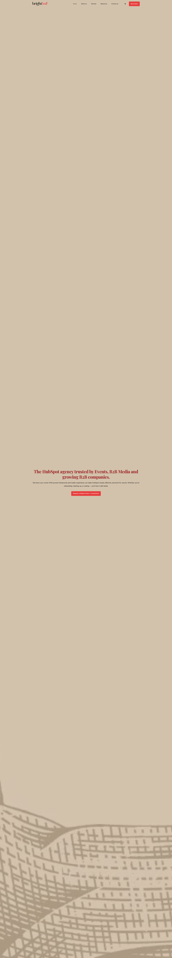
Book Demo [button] (134, 4)
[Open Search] (125, 4)
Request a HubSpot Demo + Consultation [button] (86, 493)
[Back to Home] (39, 4)
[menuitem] (76, 4)
